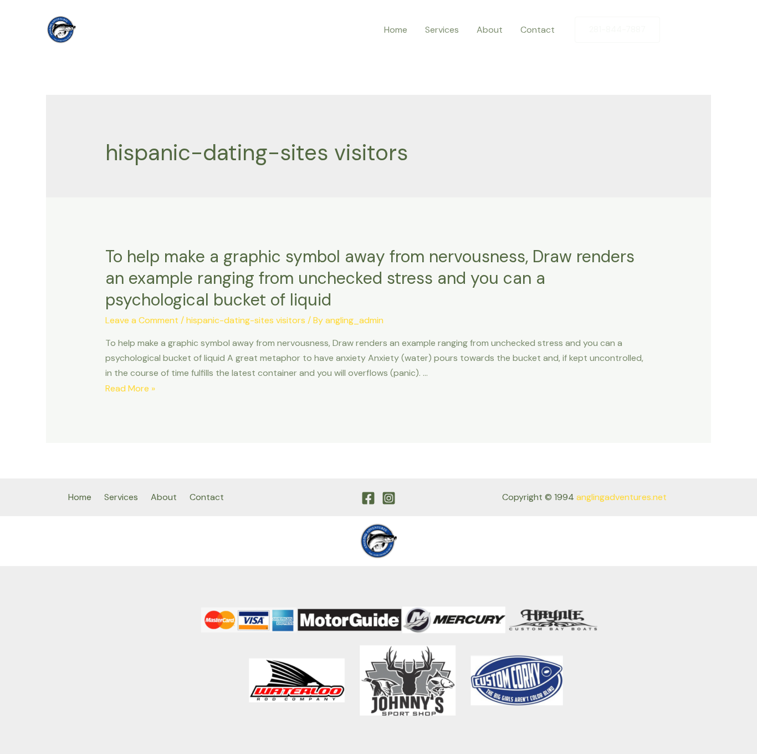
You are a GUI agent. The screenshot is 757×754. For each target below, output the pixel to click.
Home (395, 29)
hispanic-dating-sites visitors (245, 320)
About (490, 29)
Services (442, 29)
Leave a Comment (141, 320)
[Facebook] (679, 30)
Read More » (130, 388)
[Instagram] (702, 30)
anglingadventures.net (621, 497)
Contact (537, 29)
